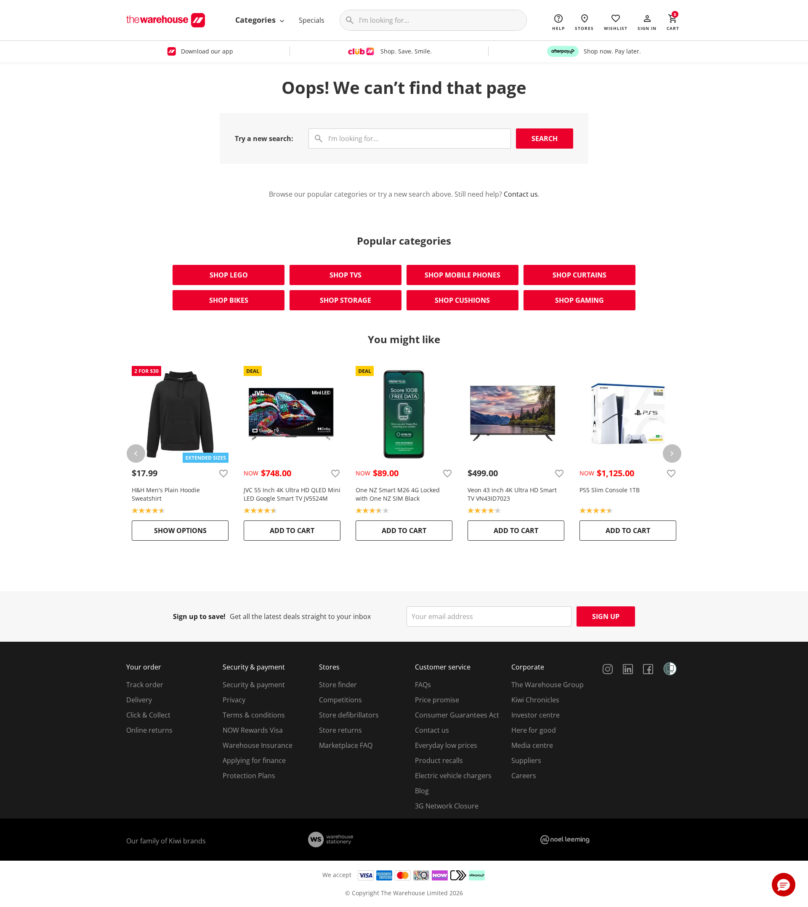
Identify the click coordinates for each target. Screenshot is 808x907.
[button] (647, 21)
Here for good (533, 730)
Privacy (234, 699)
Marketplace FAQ (345, 745)
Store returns (340, 730)
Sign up (605, 616)
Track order (144, 684)
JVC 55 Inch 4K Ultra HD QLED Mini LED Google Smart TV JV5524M (292, 494)
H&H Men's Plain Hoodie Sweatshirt (166, 494)
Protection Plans (249, 775)
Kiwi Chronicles (535, 699)
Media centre (532, 745)
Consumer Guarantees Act (457, 715)
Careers (523, 775)
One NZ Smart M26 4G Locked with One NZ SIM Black (398, 494)
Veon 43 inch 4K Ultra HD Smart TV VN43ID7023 (512, 494)
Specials (311, 20)
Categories (256, 20)
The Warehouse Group (547, 684)
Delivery (139, 699)
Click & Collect (148, 715)
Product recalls (439, 760)
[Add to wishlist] (223, 473)
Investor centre (535, 715)
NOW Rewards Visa (253, 730)
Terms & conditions (254, 715)
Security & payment (254, 684)
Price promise (437, 699)
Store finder (338, 684)
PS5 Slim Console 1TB (609, 490)
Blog (422, 790)
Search (545, 138)
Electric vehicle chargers (453, 775)
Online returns (149, 730)
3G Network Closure (446, 806)
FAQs (423, 684)
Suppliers (526, 760)
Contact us (521, 194)
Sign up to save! (199, 616)
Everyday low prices (446, 745)
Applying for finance (254, 760)
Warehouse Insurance (257, 745)
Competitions (340, 699)
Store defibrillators (349, 715)
